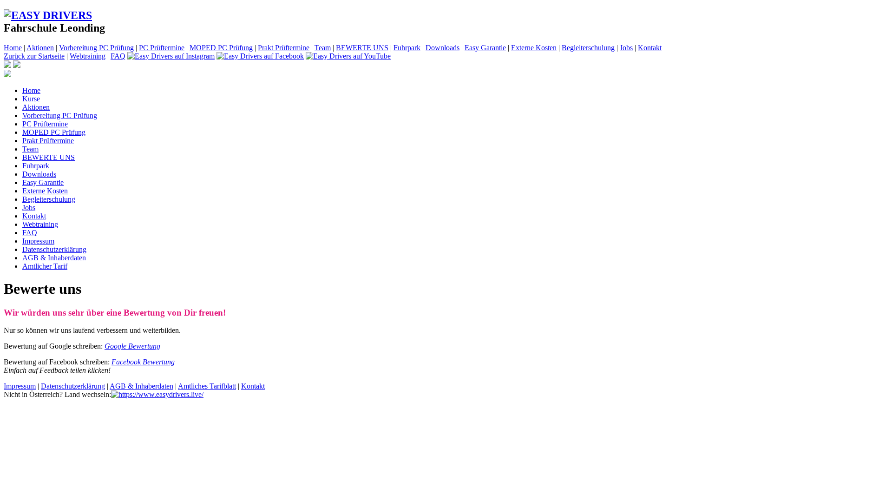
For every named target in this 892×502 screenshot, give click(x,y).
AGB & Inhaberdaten (54, 258)
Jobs (626, 48)
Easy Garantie (485, 48)
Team (323, 48)
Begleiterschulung (588, 48)
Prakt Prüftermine (283, 48)
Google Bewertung (132, 346)
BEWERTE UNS (362, 48)
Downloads (442, 48)
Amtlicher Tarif (44, 266)
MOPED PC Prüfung (221, 48)
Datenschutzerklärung (54, 249)
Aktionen (40, 48)
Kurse (31, 99)
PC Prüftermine (161, 48)
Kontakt (650, 48)
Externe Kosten (534, 48)
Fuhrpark (407, 48)
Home (13, 48)
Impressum (38, 241)
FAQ (118, 56)
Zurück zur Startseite (34, 56)
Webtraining (87, 56)
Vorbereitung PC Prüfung (96, 48)
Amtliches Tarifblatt (207, 386)
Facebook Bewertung (143, 362)
